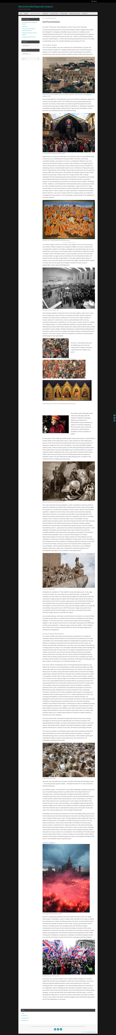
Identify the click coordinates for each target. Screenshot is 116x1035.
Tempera (88, 1032)
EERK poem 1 (25, 26)
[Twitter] (94, 1)
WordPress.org (24, 1020)
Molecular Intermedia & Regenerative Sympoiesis (35, 6)
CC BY (49, 96)
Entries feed (24, 1015)
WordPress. (93, 1032)
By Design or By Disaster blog (29, 37)
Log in (22, 1013)
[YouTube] (92, 1)
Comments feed (25, 1018)
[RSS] (96, 1)
